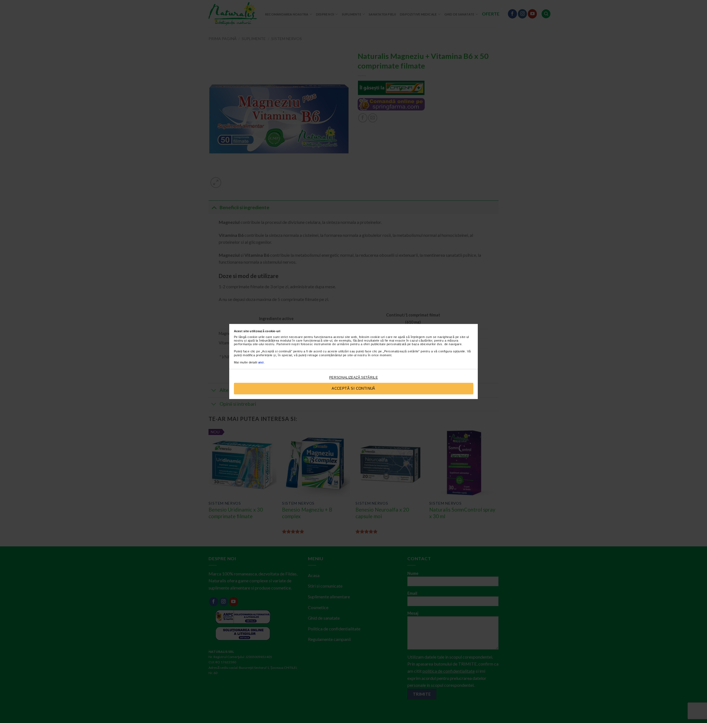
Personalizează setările (353, 377)
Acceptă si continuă (353, 388)
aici (261, 362)
